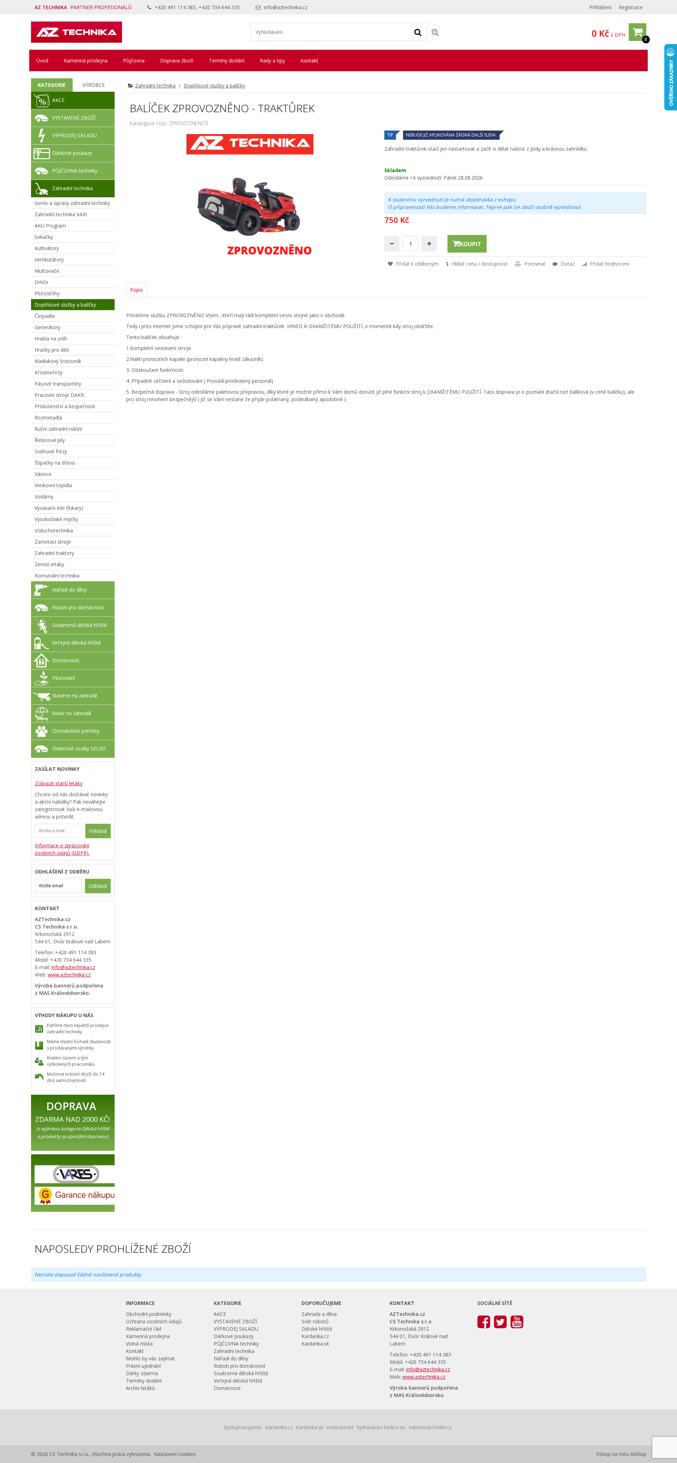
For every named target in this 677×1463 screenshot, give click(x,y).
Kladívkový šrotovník (58, 361)
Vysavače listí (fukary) (59, 507)
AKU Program (50, 225)
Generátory (47, 327)
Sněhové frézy (51, 451)
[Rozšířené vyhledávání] (435, 32)
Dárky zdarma (142, 1373)
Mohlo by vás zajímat (150, 1358)
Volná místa (139, 1343)
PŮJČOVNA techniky (74, 170)
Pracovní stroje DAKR (59, 395)
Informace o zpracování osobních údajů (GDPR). (62, 849)
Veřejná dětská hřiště (76, 642)
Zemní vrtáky (49, 564)
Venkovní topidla (53, 485)
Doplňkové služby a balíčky (214, 85)
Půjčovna (134, 60)
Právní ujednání (143, 1365)
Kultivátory (47, 248)
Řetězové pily (50, 440)
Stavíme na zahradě (74, 695)
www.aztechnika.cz (69, 974)
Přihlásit (98, 831)
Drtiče (41, 282)
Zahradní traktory (54, 553)
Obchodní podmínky (148, 1314)
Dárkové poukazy (72, 153)
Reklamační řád (143, 1328)
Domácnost (65, 660)
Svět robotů (315, 1321)
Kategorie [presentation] (52, 84)
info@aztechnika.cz (285, 7)
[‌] (483, 1321)
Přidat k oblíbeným (417, 263)
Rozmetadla (48, 417)
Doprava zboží (176, 60)
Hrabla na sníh (51, 338)
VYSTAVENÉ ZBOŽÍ (74, 117)
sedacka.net (340, 1427)
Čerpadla (45, 316)
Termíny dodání (226, 60)
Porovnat (534, 263)
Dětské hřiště (316, 1328)
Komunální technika (57, 575)
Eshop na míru (612, 1454)
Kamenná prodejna (86, 60)
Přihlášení (600, 7)
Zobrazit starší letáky (59, 783)
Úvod (42, 60)
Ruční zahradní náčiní (58, 428)
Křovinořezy (48, 372)
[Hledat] (417, 31)
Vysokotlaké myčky (56, 519)
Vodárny (44, 496)
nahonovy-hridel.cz (430, 1427)
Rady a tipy (272, 60)
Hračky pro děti (52, 349)
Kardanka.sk (315, 1343)
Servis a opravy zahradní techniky (72, 203)
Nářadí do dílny (69, 589)
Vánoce (43, 474)
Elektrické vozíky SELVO (79, 748)
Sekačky (44, 237)
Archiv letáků (140, 1388)
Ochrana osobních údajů (154, 1321)
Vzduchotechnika (54, 530)
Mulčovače (47, 270)
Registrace (631, 7)
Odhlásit (98, 886)
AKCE (58, 100)
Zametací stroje (53, 541)
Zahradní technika (155, 85)
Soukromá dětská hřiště (79, 625)
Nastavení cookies (175, 1454)
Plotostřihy (47, 293)
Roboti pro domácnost (78, 607)
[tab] (52, 85)
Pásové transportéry (58, 383)
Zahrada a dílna (319, 1314)
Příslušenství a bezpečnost (65, 406)
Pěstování (63, 678)
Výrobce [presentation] (94, 84)
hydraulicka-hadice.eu (381, 1427)
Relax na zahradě (71, 713)
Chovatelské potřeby (75, 730)
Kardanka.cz (315, 1336)
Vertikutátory (49, 259)
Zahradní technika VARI (61, 214)
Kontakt (309, 60)
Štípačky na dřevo (55, 462)
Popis (136, 289)
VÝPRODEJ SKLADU (74, 135)
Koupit (470, 244)
